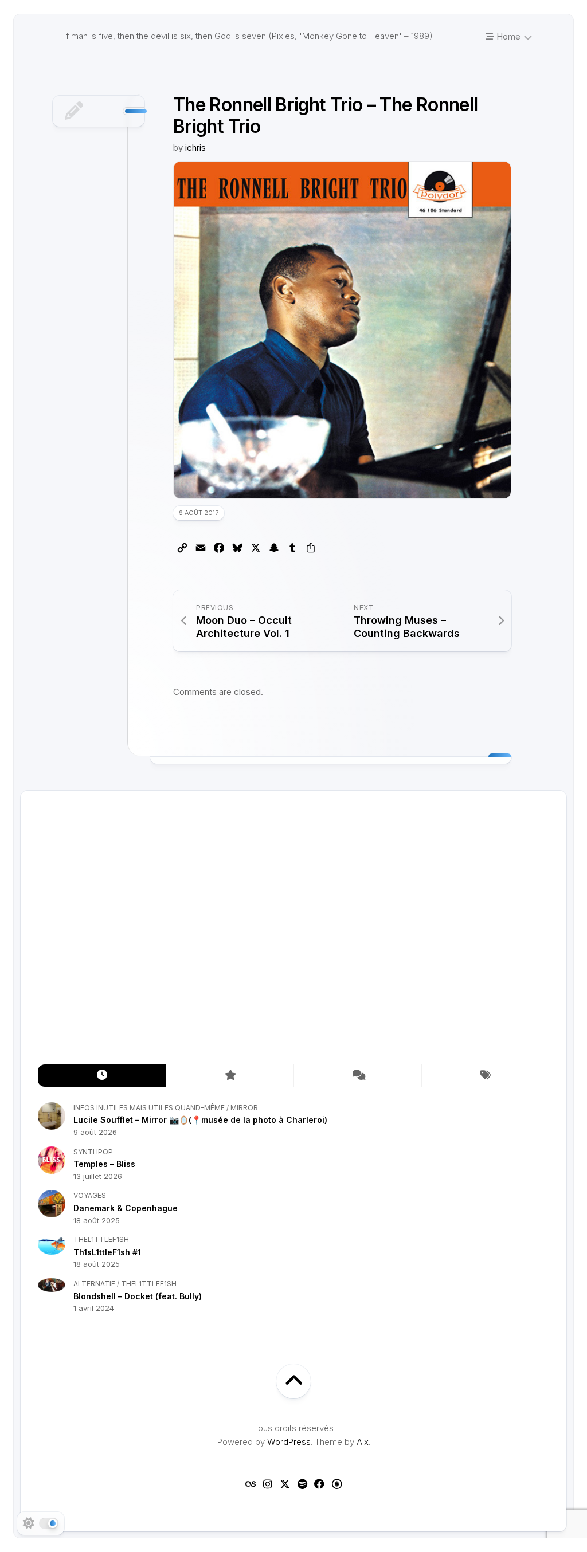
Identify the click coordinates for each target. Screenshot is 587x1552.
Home (507, 36)
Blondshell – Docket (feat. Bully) (137, 1296)
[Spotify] (302, 1484)
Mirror (244, 1107)
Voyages (89, 1195)
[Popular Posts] (230, 1075)
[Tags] (485, 1075)
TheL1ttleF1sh (101, 1239)
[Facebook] (319, 1484)
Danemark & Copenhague (125, 1208)
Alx (363, 1441)
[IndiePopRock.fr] (336, 1484)
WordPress (289, 1441)
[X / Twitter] (285, 1484)
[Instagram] (268, 1484)
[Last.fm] (250, 1484)
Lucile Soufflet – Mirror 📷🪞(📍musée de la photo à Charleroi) (200, 1120)
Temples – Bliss (104, 1164)
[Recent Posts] (102, 1075)
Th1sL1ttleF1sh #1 (107, 1252)
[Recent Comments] (357, 1075)
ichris (195, 147)
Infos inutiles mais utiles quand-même (149, 1107)
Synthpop (93, 1152)
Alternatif (94, 1283)
